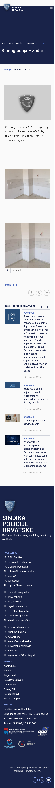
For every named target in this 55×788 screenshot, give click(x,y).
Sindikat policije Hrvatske (12, 43)
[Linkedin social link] (47, 293)
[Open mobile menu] (51, 8)
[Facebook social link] (31, 293)
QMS (39, 771)
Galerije (42, 43)
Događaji (28, 313)
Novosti (31, 43)
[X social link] (39, 293)
